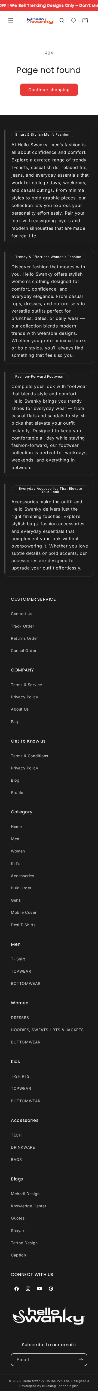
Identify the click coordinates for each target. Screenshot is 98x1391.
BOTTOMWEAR (26, 983)
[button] (11, 21)
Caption (18, 1255)
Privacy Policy (24, 697)
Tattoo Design (24, 1242)
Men (15, 838)
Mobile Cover (23, 912)
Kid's (15, 863)
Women (18, 851)
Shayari (18, 1230)
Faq (14, 721)
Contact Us (21, 613)
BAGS (16, 1159)
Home (16, 826)
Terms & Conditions (29, 755)
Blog (15, 780)
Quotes (18, 1218)
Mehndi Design (25, 1193)
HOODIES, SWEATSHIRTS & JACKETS (47, 1029)
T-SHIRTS (20, 1076)
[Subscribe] (81, 1359)
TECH (16, 1135)
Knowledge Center (29, 1206)
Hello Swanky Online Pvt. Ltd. (46, 1381)
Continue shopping (49, 89)
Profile (17, 792)
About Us (20, 709)
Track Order (22, 626)
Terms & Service (26, 684)
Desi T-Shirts (23, 924)
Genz (16, 900)
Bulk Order (21, 888)
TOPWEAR (21, 971)
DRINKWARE (23, 1147)
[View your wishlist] (73, 21)
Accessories (22, 875)
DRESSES (20, 1017)
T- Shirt (18, 959)
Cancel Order (23, 650)
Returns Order (24, 638)
